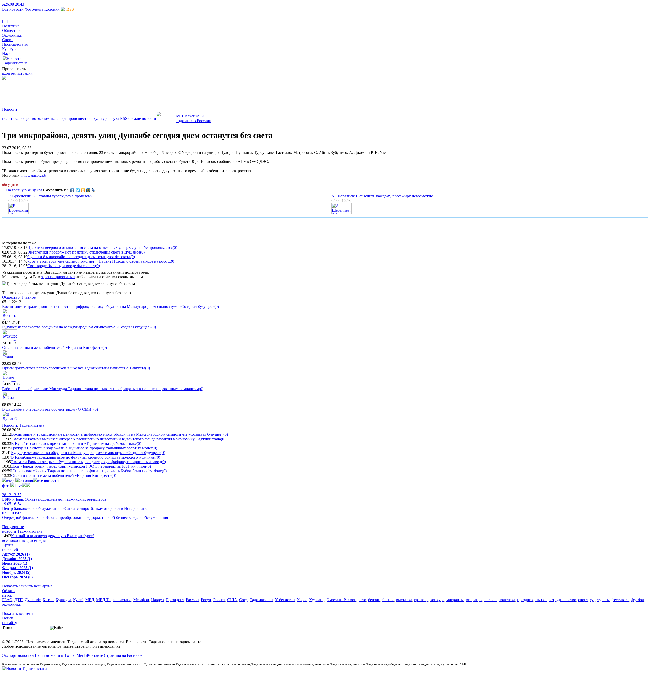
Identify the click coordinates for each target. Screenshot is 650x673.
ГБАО (7, 600)
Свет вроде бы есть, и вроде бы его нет (61, 266)
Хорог (302, 600)
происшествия (80, 118)
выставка (404, 600)
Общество (11, 30)
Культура (10, 49)
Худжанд (316, 600)
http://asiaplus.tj (33, 175)
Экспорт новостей (18, 655)
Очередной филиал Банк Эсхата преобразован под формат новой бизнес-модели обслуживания (85, 515)
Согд (243, 600)
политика (10, 118)
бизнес (388, 600)
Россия (219, 600)
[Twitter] (77, 190)
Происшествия (15, 44)
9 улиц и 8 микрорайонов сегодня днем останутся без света (78, 257)
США (232, 600)
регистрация (21, 73)
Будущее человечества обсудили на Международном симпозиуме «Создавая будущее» (76, 327)
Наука (7, 53)
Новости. (23, 425)
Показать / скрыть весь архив (27, 586)
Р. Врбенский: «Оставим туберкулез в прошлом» (50, 196)
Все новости (13, 9)
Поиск (7, 618)
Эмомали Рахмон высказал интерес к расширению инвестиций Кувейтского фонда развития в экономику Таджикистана (116, 439)
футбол (637, 600)
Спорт (7, 40)
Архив (7, 545)
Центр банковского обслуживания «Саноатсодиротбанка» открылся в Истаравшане (74, 506)
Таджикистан (261, 600)
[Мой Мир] (88, 190)
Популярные (13, 527)
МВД (89, 600)
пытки (541, 600)
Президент (175, 600)
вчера (10, 480)
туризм (603, 600)
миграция (474, 600)
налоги (490, 600)
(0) (175, 247)
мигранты (455, 600)
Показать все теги (17, 613)
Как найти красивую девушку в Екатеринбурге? (52, 536)
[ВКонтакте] (72, 190)
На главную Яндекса (24, 190)
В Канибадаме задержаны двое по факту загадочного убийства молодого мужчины (83, 457)
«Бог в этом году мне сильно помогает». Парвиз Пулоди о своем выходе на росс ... (99, 261)
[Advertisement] (94, 91)
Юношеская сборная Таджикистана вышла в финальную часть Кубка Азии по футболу (86, 471)
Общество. (19, 297)
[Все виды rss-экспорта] (38, 4)
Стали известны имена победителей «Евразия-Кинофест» (52, 347)
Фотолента (34, 9)
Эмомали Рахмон (341, 600)
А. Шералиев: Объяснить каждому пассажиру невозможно (382, 196)
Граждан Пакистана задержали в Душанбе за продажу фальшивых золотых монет (82, 448)
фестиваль (620, 600)
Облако (8, 590)
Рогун (206, 600)
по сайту (9, 622)
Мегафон (141, 600)
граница (421, 600)
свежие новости (142, 118)
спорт (62, 118)
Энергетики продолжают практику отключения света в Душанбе (83, 252)
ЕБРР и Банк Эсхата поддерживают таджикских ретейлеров (54, 497)
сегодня (26, 480)
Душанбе (33, 600)
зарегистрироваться (58, 277)
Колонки (52, 9)
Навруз (157, 600)
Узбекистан (285, 600)
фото (6, 485)
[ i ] (5, 21)
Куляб (78, 600)
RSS (123, 118)
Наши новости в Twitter (55, 655)
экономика (46, 118)
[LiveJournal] (93, 190)
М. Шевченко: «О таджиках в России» (193, 118)
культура (100, 118)
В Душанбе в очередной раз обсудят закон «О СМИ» (47, 409)
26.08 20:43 (14, 4)
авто (362, 600)
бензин (374, 600)
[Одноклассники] (83, 190)
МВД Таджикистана (113, 600)
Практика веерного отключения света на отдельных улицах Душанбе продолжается (100, 247)
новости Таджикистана (22, 531)
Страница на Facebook (123, 655)
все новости (12, 540)
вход (6, 73)
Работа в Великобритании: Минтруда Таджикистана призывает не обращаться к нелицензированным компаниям (100, 388)
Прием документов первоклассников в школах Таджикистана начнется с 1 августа (73, 368)
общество (28, 118)
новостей (10, 549)
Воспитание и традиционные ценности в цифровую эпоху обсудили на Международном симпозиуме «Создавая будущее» (108, 306)
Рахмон (192, 600)
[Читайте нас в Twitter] (30, 4)
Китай (48, 600)
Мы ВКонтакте (90, 655)
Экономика (12, 35)
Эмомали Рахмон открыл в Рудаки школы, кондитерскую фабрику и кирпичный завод (86, 462)
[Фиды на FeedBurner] (34, 4)
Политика (10, 26)
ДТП (18, 600)
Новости (9, 109)
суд (592, 600)
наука (114, 118)
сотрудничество (562, 600)
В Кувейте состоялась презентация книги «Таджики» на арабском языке (74, 443)
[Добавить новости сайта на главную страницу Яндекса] (26, 4)
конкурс (437, 600)
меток (7, 595)
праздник (525, 600)
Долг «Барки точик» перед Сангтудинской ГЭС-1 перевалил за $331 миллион (78, 466)
